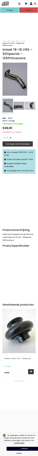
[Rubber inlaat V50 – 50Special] (19, 331)
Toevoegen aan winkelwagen (18, 144)
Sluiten (19, 453)
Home (5, 41)
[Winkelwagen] (26, 3)
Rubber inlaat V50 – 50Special (17, 358)
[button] (19, 3)
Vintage (13, 41)
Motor (20, 41)
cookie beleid (19, 443)
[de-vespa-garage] (5, 3)
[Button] (31, 3)
